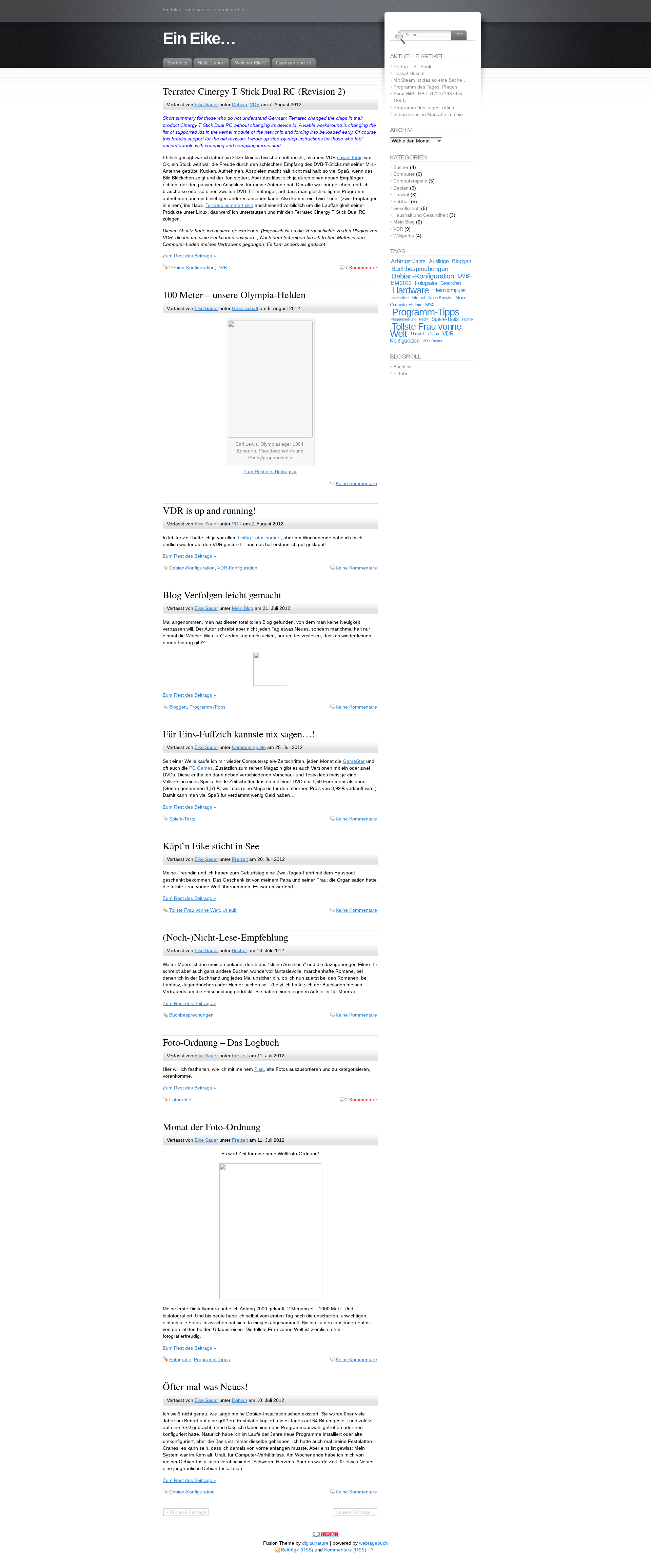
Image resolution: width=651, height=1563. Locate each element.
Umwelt (418, 333)
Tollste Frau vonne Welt (194, 910)
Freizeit (240, 859)
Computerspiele (249, 747)
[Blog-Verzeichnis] (325, 1535)
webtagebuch (373, 1543)
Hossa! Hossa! (409, 73)
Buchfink (402, 366)
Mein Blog (242, 608)
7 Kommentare (361, 267)
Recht (423, 319)
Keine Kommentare (356, 483)
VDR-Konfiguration (237, 568)
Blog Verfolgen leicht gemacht (222, 594)
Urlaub (229, 910)
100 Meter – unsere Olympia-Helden (234, 294)
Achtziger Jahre (408, 261)
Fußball (401, 201)
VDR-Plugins (432, 341)
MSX (429, 304)
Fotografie (180, 1099)
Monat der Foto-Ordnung (211, 1126)
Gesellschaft (245, 308)
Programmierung (403, 319)
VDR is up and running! (209, 510)
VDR (255, 104)
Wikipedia (403, 235)
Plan (259, 1069)
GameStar (354, 761)
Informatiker (400, 298)
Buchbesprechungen (191, 1015)
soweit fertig (350, 157)
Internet (418, 297)
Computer (404, 174)
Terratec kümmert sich (229, 205)
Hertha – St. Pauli (412, 66)
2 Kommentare (361, 1099)
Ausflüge (439, 261)
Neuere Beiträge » (355, 1512)
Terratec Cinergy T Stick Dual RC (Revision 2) (254, 90)
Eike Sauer (206, 104)
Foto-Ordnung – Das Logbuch (221, 1042)
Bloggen (178, 707)
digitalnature (315, 1543)
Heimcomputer (449, 290)
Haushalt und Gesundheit (420, 215)
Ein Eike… (199, 38)
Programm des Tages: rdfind (423, 107)
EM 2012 (401, 283)
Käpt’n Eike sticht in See (211, 845)
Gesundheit (450, 283)
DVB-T (224, 267)
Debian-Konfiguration (192, 267)
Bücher (239, 950)
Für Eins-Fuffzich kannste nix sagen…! (239, 733)
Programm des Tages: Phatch (425, 87)
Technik (467, 319)
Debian (239, 104)
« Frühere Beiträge (186, 1512)
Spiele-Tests (182, 819)
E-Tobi (400, 373)
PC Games (201, 768)
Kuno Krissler (440, 297)
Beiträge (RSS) (297, 1549)
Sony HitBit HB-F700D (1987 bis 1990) (427, 97)
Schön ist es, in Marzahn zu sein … (431, 114)
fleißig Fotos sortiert (259, 537)
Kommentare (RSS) (345, 1549)
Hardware (410, 290)
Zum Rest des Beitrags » (189, 255)
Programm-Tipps (207, 707)
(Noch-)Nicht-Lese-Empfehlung (225, 936)
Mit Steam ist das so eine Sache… (430, 80)
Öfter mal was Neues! (205, 1386)
